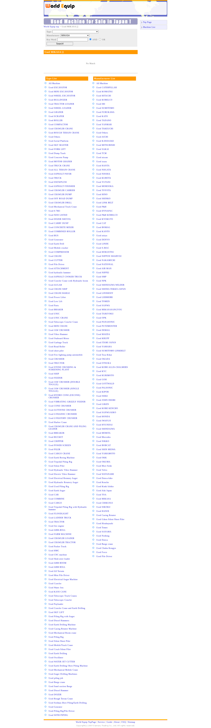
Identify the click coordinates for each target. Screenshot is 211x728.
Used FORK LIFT (57, 149)
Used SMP (101, 277)
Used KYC (101, 371)
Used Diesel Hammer (58, 690)
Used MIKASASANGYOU (109, 309)
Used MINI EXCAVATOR (61, 91)
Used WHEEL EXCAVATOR (62, 96)
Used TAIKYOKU (105, 314)
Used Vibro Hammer (58, 334)
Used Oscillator (56, 657)
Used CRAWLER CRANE (61, 129)
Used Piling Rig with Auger (62, 616)
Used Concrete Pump (58, 157)
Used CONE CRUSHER (60, 406)
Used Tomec (102, 527)
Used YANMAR (104, 124)
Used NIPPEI (102, 272)
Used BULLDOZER (58, 100)
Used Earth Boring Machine (62, 458)
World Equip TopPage (86, 722)
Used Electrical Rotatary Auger (63, 478)
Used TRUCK (55, 178)
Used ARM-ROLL (57, 530)
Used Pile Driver (56, 264)
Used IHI (100, 104)
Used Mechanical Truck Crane (63, 207)
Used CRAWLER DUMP (60, 194)
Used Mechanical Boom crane (62, 633)
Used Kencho (102, 482)
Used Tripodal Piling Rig (60, 462)
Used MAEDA (103, 334)
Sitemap (131, 722)
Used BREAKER (56, 433)
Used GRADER (56, 112)
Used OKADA (103, 359)
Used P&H (101, 207)
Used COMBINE (56, 499)
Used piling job (56, 678)
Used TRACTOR (56, 522)
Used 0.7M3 (54, 211)
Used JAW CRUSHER (59, 330)
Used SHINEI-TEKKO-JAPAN (111, 289)
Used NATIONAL (104, 264)
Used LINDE (102, 244)
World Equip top (51, 27)
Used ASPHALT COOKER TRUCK (65, 277)
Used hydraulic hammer (60, 272)
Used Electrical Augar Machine (63, 579)
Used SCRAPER (56, 116)
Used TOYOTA (103, 190)
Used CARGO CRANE (59, 453)
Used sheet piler (56, 351)
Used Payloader (56, 604)
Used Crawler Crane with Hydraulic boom (68, 281)
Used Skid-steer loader (59, 559)
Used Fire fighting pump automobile (66, 355)
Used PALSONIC (104, 388)
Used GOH (101, 379)
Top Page (147, 22)
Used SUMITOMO (105, 108)
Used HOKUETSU (105, 252)
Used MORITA (103, 433)
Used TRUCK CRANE (59, 166)
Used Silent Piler (57, 466)
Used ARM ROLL (57, 567)
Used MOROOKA (105, 186)
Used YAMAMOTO (105, 453)
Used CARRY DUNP (59, 223)
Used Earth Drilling (58, 653)
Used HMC (54, 550)
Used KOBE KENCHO (107, 408)
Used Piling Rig (56, 637)
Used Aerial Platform (58, 141)
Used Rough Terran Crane (61, 699)
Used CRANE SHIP (58, 289)
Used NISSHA (103, 174)
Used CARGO (55, 503)
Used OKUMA (103, 462)
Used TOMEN (103, 301)
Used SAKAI (102, 149)
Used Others (54, 137)
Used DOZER (55, 694)
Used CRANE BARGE (59, 293)
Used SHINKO (103, 198)
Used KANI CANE (58, 592)
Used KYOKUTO (104, 219)
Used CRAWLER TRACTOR (62, 542)
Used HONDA (103, 416)
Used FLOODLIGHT (58, 513)
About (117, 722)
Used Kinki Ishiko (105, 486)
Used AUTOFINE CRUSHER (62, 410)
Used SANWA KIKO (106, 412)
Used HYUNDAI (104, 425)
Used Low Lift (55, 301)
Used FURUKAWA (105, 112)
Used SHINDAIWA (105, 429)
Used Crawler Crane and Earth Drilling (67, 608)
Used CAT (101, 223)
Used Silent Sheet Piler (59, 641)
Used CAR (54, 495)
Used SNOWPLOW (58, 182)
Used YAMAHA (104, 346)
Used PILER (54, 449)
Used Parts (54, 305)
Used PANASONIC (105, 322)
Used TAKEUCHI (104, 129)
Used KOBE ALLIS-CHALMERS (112, 367)
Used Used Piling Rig (59, 486)
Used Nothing (102, 536)
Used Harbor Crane (58, 422)
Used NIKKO (102, 441)
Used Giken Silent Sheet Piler (110, 519)
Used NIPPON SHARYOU (109, 256)
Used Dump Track (57, 153)
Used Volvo (101, 470)
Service (101, 722)
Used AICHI (102, 137)
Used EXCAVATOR (58, 87)
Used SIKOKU (103, 507)
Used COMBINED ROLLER (62, 231)
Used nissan (102, 157)
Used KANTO (103, 231)
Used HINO (102, 194)
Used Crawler (55, 583)
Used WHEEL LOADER (60, 108)
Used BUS (54, 235)
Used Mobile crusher (58, 248)
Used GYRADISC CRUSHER (63, 414)
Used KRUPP (102, 338)
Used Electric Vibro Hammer (62, 474)
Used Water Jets (56, 588)
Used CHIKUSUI (104, 503)
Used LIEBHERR (104, 297)
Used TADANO (103, 120)
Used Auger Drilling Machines (63, 674)
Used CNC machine (58, 555)
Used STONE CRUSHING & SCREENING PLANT (62, 368)
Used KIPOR (102, 392)
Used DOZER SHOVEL (60, 219)
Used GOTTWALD (105, 384)
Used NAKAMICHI (105, 260)
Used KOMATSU (104, 91)
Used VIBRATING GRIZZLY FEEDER (67, 402)
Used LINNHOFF (104, 293)
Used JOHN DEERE (106, 400)
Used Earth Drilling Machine (62, 625)
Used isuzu (101, 161)
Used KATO (102, 116)
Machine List (149, 27)
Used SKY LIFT (56, 612)
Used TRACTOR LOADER (61, 104)
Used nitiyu (101, 235)
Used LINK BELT (104, 203)
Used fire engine (56, 526)
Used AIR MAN (104, 268)
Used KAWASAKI (105, 141)
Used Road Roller (57, 346)
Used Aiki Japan (104, 490)
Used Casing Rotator (106, 515)
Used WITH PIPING (58, 715)
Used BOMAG (103, 227)
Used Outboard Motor (59, 338)
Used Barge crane (57, 682)
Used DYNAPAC (104, 211)
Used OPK (101, 318)
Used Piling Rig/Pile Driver (62, 711)
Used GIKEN (102, 404)
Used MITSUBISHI (105, 145)
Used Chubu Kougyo (106, 548)
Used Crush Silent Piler (60, 649)
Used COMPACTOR (58, 124)
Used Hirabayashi (104, 523)
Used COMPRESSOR (59, 252)
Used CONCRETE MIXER (61, 227)
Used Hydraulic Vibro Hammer (63, 470)
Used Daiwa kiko (104, 478)
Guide (109, 722)
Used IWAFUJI (103, 421)
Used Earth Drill (56, 244)
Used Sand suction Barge (60, 686)
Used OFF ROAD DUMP (61, 198)
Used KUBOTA (103, 178)
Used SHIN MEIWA (106, 449)
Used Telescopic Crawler (60, 600)
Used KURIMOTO (105, 375)
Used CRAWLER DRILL (60, 203)
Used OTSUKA (103, 363)
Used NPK (101, 281)
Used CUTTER (56, 260)
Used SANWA (103, 305)
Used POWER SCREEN (60, 445)
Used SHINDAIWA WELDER (110, 285)
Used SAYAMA (103, 532)
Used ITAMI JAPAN (106, 342)
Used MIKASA (103, 499)
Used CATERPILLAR (106, 87)
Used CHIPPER (56, 441)
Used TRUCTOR (56, 363)
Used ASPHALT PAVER (60, 174)
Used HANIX (102, 511)
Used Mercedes (103, 437)
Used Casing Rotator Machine (63, 629)
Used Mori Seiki (104, 466)
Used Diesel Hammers (59, 620)
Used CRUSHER (56, 359)
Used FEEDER (55, 378)
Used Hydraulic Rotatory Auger (63, 482)
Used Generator (56, 240)
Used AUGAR (55, 285)
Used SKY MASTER (58, 145)
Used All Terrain (56, 571)
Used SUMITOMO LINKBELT (111, 351)
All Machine (54, 83)
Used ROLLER (56, 120)
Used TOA (101, 495)
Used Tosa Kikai (104, 355)
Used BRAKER (56, 309)
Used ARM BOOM (57, 563)
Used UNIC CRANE (58, 318)
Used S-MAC (102, 248)
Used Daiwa (102, 540)
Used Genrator (55, 707)
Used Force (101, 552)
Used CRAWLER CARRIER (62, 190)
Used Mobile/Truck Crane (61, 645)
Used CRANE (55, 256)
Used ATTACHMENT (59, 268)
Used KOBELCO (104, 100)
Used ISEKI (102, 396)
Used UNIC (54, 314)
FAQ (123, 722)
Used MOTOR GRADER (60, 161)
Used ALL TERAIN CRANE (62, 170)
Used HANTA (103, 166)
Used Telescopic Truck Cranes (63, 596)
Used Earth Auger (57, 490)
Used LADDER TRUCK (60, 518)
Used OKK (101, 458)
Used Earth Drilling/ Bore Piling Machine (68, 666)
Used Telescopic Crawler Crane (63, 322)
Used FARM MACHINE (60, 534)
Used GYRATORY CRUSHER (63, 418)
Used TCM (101, 153)
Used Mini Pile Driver (59, 575)
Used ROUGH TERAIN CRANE (64, 133)
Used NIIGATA (103, 170)
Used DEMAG (103, 330)
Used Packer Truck (57, 546)
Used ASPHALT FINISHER (62, 186)
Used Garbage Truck (58, 342)
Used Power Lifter (57, 297)
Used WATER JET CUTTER (62, 662)
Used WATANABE (105, 474)
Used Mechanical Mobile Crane (63, 670)
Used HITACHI (103, 96)
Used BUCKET (56, 437)
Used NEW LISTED (58, 215)
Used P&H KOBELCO (107, 215)
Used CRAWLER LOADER (61, 538)
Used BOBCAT (103, 445)
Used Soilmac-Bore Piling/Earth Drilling (68, 703)
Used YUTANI (103, 182)
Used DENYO (103, 240)
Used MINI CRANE (58, 326)
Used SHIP (54, 374)
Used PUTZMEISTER (106, 326)
